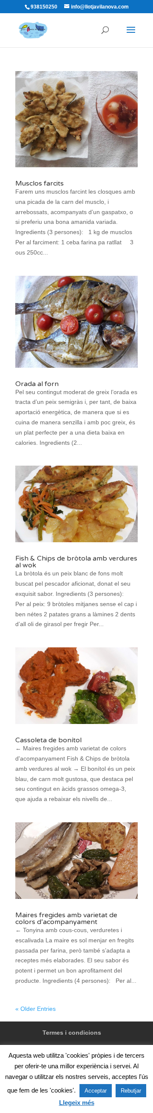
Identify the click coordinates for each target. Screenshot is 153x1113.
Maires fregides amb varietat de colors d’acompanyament (66, 918)
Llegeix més (76, 1102)
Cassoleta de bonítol (48, 740)
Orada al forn (37, 384)
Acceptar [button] (96, 1090)
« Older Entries (35, 1008)
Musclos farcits (39, 183)
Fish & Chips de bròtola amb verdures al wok (76, 561)
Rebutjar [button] (131, 1090)
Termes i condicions (71, 1032)
